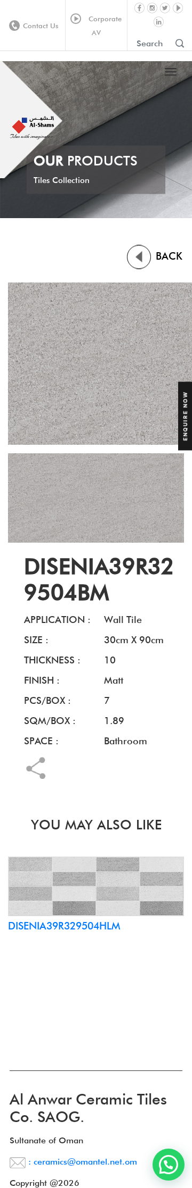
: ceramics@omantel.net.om (81, 1162)
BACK (167, 256)
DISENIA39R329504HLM (64, 926)
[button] (169, 1165)
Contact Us (41, 25)
